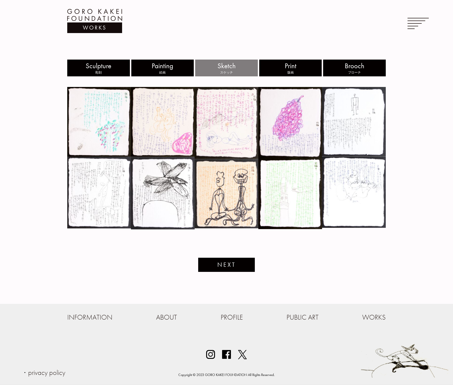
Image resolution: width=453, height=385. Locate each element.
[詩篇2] (163, 156)
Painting (162, 67)
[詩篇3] (226, 158)
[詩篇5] (354, 155)
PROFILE (232, 317)
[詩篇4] (290, 157)
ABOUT (166, 317)
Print (290, 67)
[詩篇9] (290, 228)
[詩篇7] (99, 227)
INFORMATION (89, 317)
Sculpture (98, 67)
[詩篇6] (354, 227)
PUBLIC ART (302, 317)
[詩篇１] (99, 156)
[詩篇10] (226, 227)
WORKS (374, 317)
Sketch (226, 67)
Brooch (354, 67)
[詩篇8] (163, 228)
